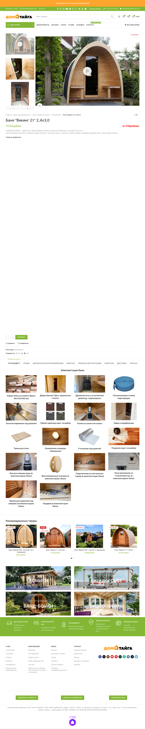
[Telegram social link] (85, 8)
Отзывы (9, 657)
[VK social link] (79, 8)
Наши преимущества (36, 661)
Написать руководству (72, 698)
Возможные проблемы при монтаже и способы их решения (37, 670)
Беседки (77, 664)
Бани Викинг (57, 115)
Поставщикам (33, 654)
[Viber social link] (27, 353)
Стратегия (9, 654)
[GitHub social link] (73, 8)
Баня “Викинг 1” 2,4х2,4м (55, 550)
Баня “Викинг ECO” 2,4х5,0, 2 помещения (89, 550)
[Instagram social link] (63, 8)
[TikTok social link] (82, 8)
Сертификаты (10, 664)
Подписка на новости (27, 698)
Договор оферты (57, 664)
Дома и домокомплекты (22, 115)
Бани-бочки (78, 654)
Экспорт (31, 664)
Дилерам (31, 650)
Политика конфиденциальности (59, 669)
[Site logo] (19, 16)
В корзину (21, 337)
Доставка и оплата (58, 654)
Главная (9, 115)
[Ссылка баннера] (38, 578)
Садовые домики (80, 650)
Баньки (76, 657)
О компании (10, 650)
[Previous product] (134, 115)
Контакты (9, 661)
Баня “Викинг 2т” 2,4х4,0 (124, 550)
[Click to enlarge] (39, 105)
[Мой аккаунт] (119, 16)
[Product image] (21, 536)
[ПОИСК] (112, 16)
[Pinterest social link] (70, 8)
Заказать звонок (95, 9)
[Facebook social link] (57, 8)
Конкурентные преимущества (11, 669)
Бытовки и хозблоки (81, 661)
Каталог (54, 650)
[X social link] (60, 8)
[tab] (14, 362)
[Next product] (138, 115)
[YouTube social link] (66, 8)
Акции (53, 657)
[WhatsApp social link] (76, 8)
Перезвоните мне (118, 698)
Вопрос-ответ (33, 657)
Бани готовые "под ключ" (42, 115)
